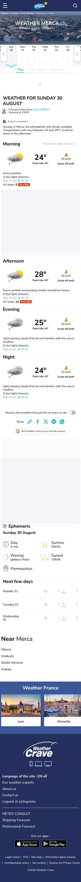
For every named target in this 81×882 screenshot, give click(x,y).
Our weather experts (18, 782)
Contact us (10, 795)
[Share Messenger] (53, 421)
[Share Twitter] (45, 421)
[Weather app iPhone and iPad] (27, 844)
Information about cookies (60, 857)
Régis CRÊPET (41, 109)
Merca (51, 13)
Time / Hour (37, 69)
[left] (4, 53)
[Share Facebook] (37, 421)
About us (9, 789)
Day (20, 69)
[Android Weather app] (54, 844)
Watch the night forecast (59, 144)
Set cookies (39, 862)
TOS (25, 857)
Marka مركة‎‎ (41, 13)
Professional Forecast (18, 826)
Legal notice (12, 857)
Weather (4, 13)
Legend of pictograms (19, 801)
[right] (77, 53)
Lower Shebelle (27, 13)
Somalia (14, 13)
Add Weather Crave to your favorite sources (43, 431)
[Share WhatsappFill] (62, 421)
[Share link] (29, 421)
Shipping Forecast (16, 820)
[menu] (6, 6)
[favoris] (62, 23)
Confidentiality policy (17, 863)
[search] (75, 6)
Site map (36, 857)
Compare (56, 69)
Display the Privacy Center (64, 862)
